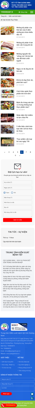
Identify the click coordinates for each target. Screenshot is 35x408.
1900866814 (7, 12)
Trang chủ (4, 16)
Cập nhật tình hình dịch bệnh (12, 242)
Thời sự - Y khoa (8, 238)
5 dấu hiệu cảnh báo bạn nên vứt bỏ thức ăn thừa (24, 128)
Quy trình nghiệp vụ (24, 364)
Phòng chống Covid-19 (25, 367)
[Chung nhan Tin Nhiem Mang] (17, 329)
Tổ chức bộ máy (6, 367)
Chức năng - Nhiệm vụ (8, 364)
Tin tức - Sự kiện (17, 232)
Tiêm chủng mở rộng (25, 370)
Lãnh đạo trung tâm (7, 362)
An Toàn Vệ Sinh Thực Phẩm (9, 20)
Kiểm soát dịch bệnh (15, 16)
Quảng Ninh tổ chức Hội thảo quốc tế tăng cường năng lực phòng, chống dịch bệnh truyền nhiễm (16, 279)
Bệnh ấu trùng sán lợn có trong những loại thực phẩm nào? (25, 104)
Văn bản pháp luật (24, 362)
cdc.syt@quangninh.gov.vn (12, 351)
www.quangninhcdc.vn (13, 353)
